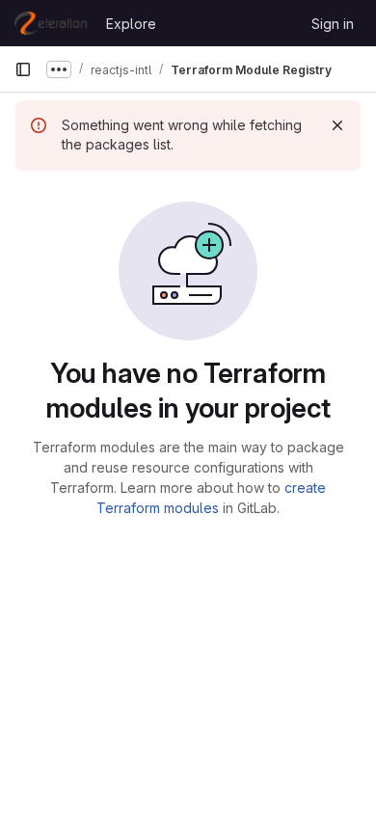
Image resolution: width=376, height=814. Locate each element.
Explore (131, 23)
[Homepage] (51, 23)
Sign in (332, 23)
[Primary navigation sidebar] (23, 69)
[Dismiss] (337, 125)
